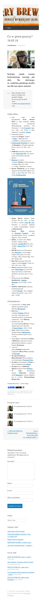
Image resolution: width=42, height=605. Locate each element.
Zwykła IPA (22, 244)
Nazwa (10, 483)
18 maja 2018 (21, 45)
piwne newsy (16, 392)
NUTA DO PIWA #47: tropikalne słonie (15, 432)
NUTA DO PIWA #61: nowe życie (17, 567)
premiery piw (27, 392)
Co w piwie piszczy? (23, 391)
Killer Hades (19, 269)
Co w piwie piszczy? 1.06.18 (23, 414)
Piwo (31, 391)
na (19, 99)
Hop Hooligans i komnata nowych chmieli (20, 562)
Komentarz (10, 461)
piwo (21, 392)
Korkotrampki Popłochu (20, 143)
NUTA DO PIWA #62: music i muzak (18, 557)
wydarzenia (10, 394)
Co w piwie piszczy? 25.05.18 (23, 421)
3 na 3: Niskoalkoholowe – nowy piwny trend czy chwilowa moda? (30, 434)
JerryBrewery (11, 45)
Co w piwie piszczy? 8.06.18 (23, 406)
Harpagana (19, 375)
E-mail (9, 490)
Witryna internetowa (13, 498)
